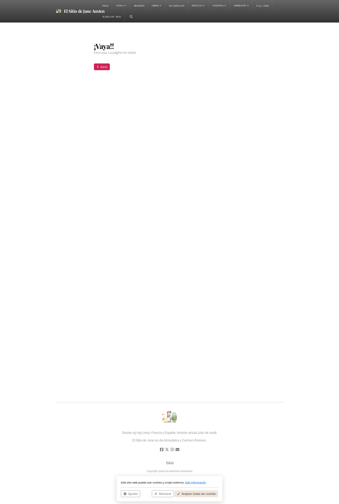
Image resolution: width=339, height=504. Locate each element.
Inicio (104, 67)
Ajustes (133, 494)
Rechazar (165, 494)
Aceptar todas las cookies (199, 494)
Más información (195, 482)
